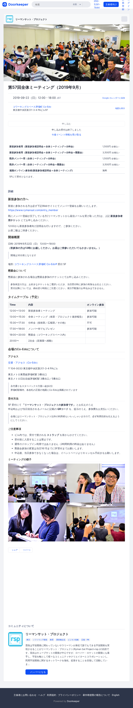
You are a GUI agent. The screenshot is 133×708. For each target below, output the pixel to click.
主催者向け (111, 4)
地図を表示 (120, 108)
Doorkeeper (73, 701)
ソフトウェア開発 (40, 640)
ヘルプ (41, 695)
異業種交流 (60, 640)
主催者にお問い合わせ (25, 695)
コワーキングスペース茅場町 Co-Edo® (35, 264)
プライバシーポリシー (69, 695)
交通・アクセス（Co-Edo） (23, 362)
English (115, 695)
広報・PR (85, 640)
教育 (52, 640)
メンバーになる (37, 672)
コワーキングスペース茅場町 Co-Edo (32, 106)
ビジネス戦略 (73, 640)
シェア (14, 550)
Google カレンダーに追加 (113, 98)
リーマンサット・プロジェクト (31, 19)
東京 (28, 640)
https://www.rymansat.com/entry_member (33, 210)
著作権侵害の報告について (96, 695)
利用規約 (51, 695)
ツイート (27, 550)
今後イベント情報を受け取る (66, 134)
